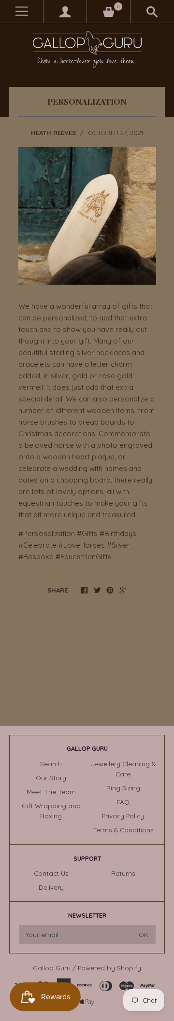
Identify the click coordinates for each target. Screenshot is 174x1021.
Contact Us (51, 873)
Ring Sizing (123, 788)
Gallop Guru (52, 968)
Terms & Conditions (123, 830)
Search (51, 763)
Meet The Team (51, 791)
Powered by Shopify (109, 968)
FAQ (123, 802)
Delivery (51, 887)
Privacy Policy (123, 816)
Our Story (51, 777)
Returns (123, 873)
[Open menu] (21, 11)
